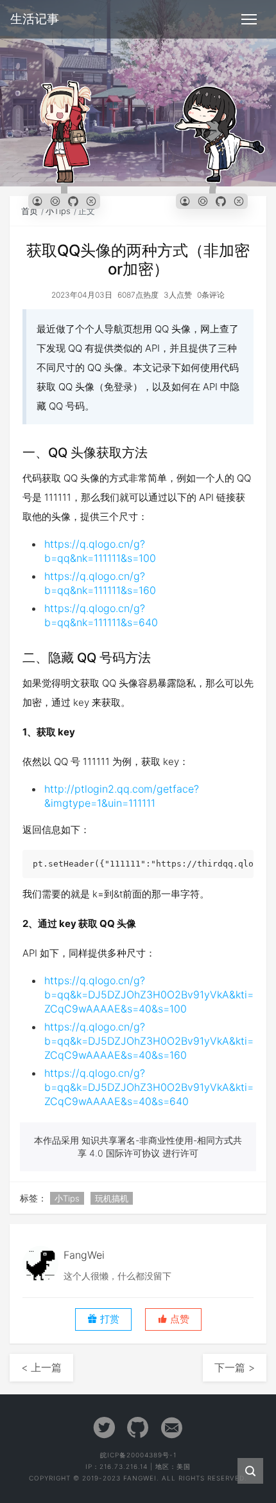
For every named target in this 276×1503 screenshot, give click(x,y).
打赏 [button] (108, 1319)
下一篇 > (234, 1367)
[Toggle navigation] (249, 19)
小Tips (58, 211)
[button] (173, 1319)
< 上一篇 (41, 1367)
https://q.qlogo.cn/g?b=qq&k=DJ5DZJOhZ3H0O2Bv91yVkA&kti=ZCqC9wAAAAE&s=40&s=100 (149, 994)
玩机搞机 (111, 1198)
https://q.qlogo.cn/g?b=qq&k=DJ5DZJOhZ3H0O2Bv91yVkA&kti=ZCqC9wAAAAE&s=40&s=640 (149, 1087)
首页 (29, 211)
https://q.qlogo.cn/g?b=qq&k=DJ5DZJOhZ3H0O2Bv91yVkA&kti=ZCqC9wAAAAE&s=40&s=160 (149, 1040)
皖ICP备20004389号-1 (138, 1455)
